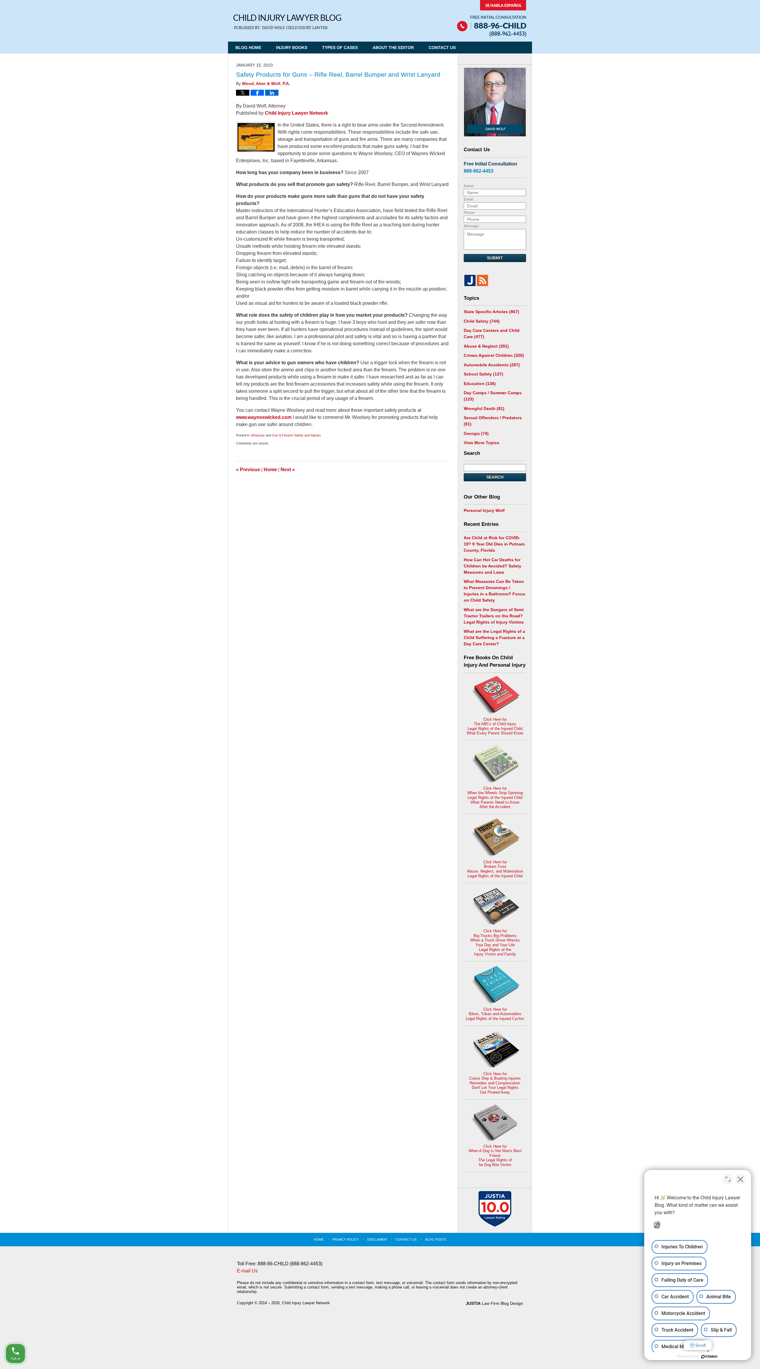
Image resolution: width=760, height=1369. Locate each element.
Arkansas (258, 435)
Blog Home (248, 47)
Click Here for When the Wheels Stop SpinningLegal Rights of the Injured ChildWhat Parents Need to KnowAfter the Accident (495, 797)
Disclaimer (377, 1239)
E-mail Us (247, 1270)
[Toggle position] (728, 1179)
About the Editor (393, 47)
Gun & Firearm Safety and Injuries (296, 435)
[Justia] (470, 280)
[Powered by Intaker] (709, 1356)
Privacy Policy (345, 1239)
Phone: (469, 213)
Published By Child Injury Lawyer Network (491, 18)
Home (270, 469)
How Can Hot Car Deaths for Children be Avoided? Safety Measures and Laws (492, 566)
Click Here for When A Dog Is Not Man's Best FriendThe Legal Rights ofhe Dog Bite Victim (495, 1155)
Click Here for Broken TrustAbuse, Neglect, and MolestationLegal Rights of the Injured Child (495, 869)
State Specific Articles (491, 311)
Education (480, 383)
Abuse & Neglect (486, 346)
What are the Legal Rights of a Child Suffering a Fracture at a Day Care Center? (494, 637)
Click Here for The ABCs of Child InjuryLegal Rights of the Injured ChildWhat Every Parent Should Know (495, 726)
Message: (471, 226)
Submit (495, 257)
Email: (469, 199)
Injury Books (291, 47)
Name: (469, 186)
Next (288, 469)
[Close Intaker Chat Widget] (740, 1179)
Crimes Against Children (494, 355)
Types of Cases (340, 47)
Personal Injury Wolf (484, 510)
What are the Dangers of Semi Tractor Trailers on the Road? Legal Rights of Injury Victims (494, 615)
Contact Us (442, 47)
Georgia (476, 433)
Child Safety (482, 321)
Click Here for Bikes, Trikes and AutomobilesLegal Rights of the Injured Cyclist (495, 1014)
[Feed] (482, 280)
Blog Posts (435, 1239)
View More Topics (481, 442)
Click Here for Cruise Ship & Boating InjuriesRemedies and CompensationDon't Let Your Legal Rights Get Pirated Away (495, 1083)
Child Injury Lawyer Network (296, 113)
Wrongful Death (484, 408)
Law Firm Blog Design (494, 1303)
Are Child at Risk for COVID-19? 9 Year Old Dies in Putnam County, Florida (494, 544)
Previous (248, 469)
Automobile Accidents (492, 364)
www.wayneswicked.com (264, 417)
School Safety (483, 374)
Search (495, 477)
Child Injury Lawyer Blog (287, 22)
